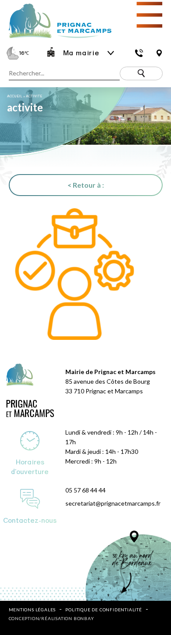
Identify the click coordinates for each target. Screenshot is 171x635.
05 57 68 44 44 (85, 490)
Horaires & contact (139, 53)
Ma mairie (81, 53)
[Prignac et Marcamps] (55, 39)
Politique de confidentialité (103, 609)
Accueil (14, 96)
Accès (159, 53)
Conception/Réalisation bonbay (51, 618)
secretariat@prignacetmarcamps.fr (112, 503)
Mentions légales (32, 609)
